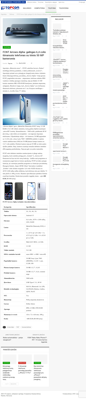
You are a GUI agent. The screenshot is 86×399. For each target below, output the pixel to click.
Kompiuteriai (40, 8)
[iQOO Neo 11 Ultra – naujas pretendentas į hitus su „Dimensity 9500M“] (57, 98)
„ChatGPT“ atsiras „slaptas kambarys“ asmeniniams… (59, 61)
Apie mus (61, 2)
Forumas (40, 2)
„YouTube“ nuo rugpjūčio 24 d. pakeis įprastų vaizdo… (60, 118)
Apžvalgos (22, 362)
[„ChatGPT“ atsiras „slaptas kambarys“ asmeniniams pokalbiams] (57, 56)
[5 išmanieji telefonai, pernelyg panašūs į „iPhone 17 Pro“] (25, 359)
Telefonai (52, 8)
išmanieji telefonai (26, 327)
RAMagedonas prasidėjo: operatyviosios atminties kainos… (59, 135)
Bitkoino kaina (31, 2)
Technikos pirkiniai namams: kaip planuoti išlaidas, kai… (60, 32)
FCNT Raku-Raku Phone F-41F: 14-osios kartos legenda (37, 340)
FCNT (17, 327)
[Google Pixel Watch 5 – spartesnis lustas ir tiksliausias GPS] (57, 146)
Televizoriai (63, 8)
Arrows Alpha (10, 327)
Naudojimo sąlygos (51, 2)
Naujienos (27, 8)
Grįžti (7, 384)
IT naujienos (8, 394)
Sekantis (14, 384)
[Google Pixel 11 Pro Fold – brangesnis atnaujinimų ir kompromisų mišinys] (57, 159)
